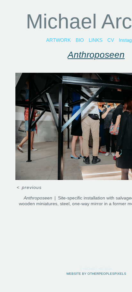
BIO (80, 40)
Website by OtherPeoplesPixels (96, 273)
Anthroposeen (96, 55)
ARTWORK (58, 40)
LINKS (96, 40)
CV (110, 40)
